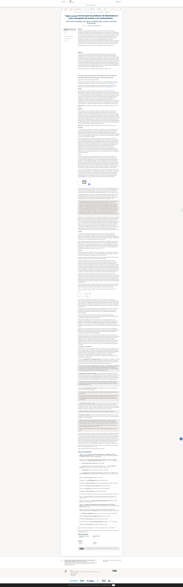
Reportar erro (181, 209)
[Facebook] (74, 574)
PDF (105, 9)
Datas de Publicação (67, 38)
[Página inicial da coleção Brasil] (65, 572)
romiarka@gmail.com (110, 83)
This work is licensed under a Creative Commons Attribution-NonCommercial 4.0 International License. (101, 548)
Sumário (65, 9)
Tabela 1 (86, 176)
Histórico (66, 40)
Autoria (84, 25)
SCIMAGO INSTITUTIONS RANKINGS (94, 25)
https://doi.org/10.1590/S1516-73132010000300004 (95, 12)
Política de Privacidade (107, 585)
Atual (75, 9)
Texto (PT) (99, 9)
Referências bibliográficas (68, 36)
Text (65, 34)
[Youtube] (75, 574)
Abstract (65, 31)
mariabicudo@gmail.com (109, 86)
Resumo (92, 9)
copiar (107, 12)
